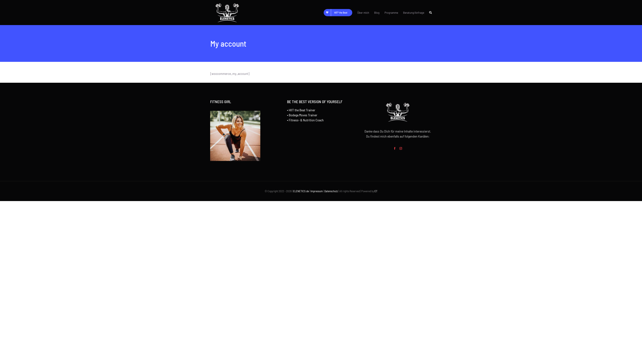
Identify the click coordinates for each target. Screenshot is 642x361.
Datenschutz (331, 191)
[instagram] (400, 148)
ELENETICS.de (301, 191)
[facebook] (394, 148)
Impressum (316, 191)
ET (375, 191)
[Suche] (430, 12)
